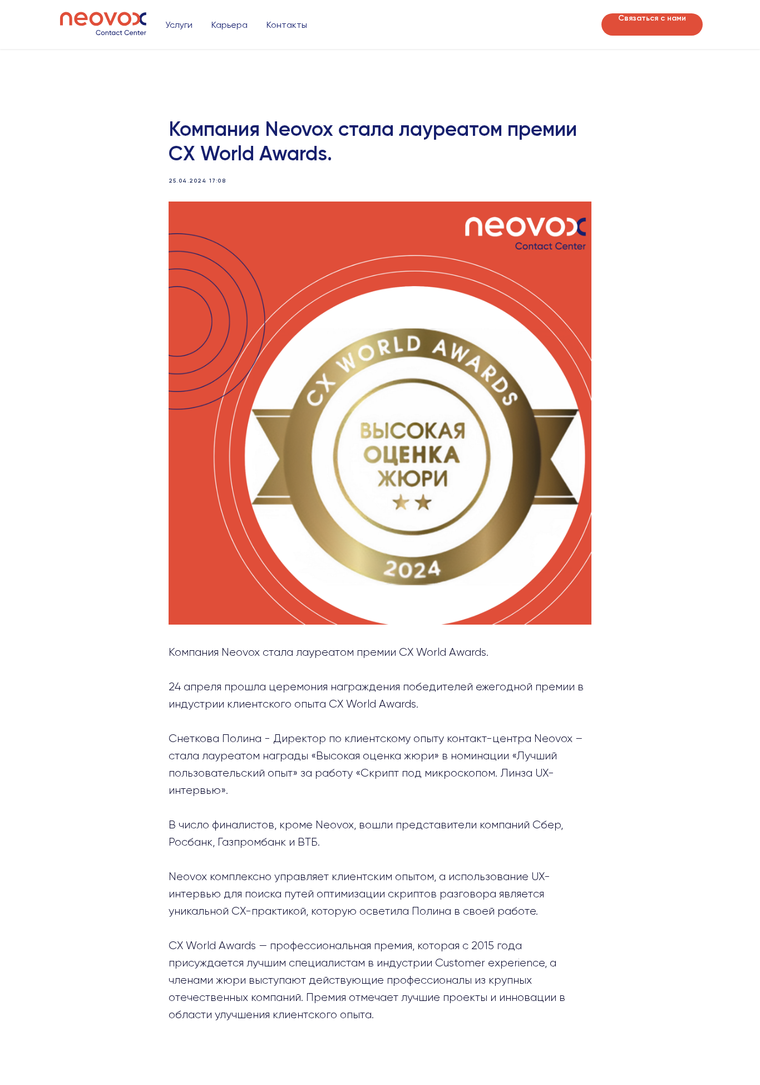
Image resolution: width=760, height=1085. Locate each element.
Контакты (287, 24)
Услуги (179, 24)
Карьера (229, 24)
